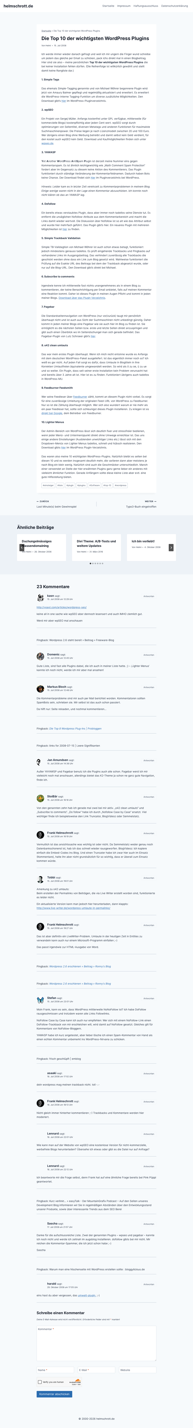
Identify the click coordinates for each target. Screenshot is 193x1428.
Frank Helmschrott (60, 833)
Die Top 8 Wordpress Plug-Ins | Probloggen (75, 728)
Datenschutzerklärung (174, 5)
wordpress (120, 485)
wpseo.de (47, 143)
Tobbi (51, 877)
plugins (81, 485)
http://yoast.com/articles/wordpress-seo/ (62, 607)
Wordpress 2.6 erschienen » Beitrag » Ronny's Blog (80, 966)
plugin (70, 485)
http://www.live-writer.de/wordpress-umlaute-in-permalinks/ (73, 908)
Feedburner (80, 396)
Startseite (108, 5)
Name (42, 1370)
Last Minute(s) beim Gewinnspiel (56, 504)
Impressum (124, 5)
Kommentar (46, 1329)
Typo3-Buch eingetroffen (141, 504)
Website (125, 1370)
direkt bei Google (51, 413)
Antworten (149, 596)
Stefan (51, 998)
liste (60, 485)
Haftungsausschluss (146, 5)
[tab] (90, 563)
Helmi (48, 45)
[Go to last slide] (21, 547)
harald (51, 1283)
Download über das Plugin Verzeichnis (82, 297)
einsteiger (48, 485)
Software (94, 485)
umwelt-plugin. (87, 1295)
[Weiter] (171, 547)
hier (64, 100)
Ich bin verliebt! (143, 541)
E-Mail (84, 1370)
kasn (50, 596)
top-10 (107, 485)
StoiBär (52, 796)
